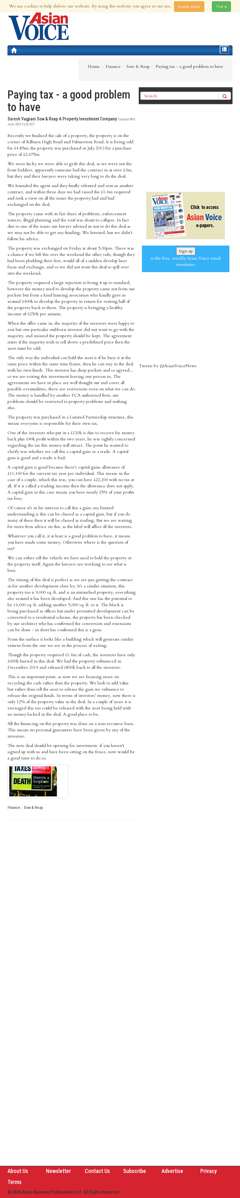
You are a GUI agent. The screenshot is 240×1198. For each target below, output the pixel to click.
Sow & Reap (33, 807)
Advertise (172, 1171)
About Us (18, 1171)
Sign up (186, 251)
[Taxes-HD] (38, 781)
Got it (221, 6)
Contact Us (97, 1171)
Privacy (208, 1171)
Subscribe (134, 1171)
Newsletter (58, 1171)
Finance (14, 807)
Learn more (189, 6)
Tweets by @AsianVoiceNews (168, 366)
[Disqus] (72, 911)
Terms (15, 1182)
